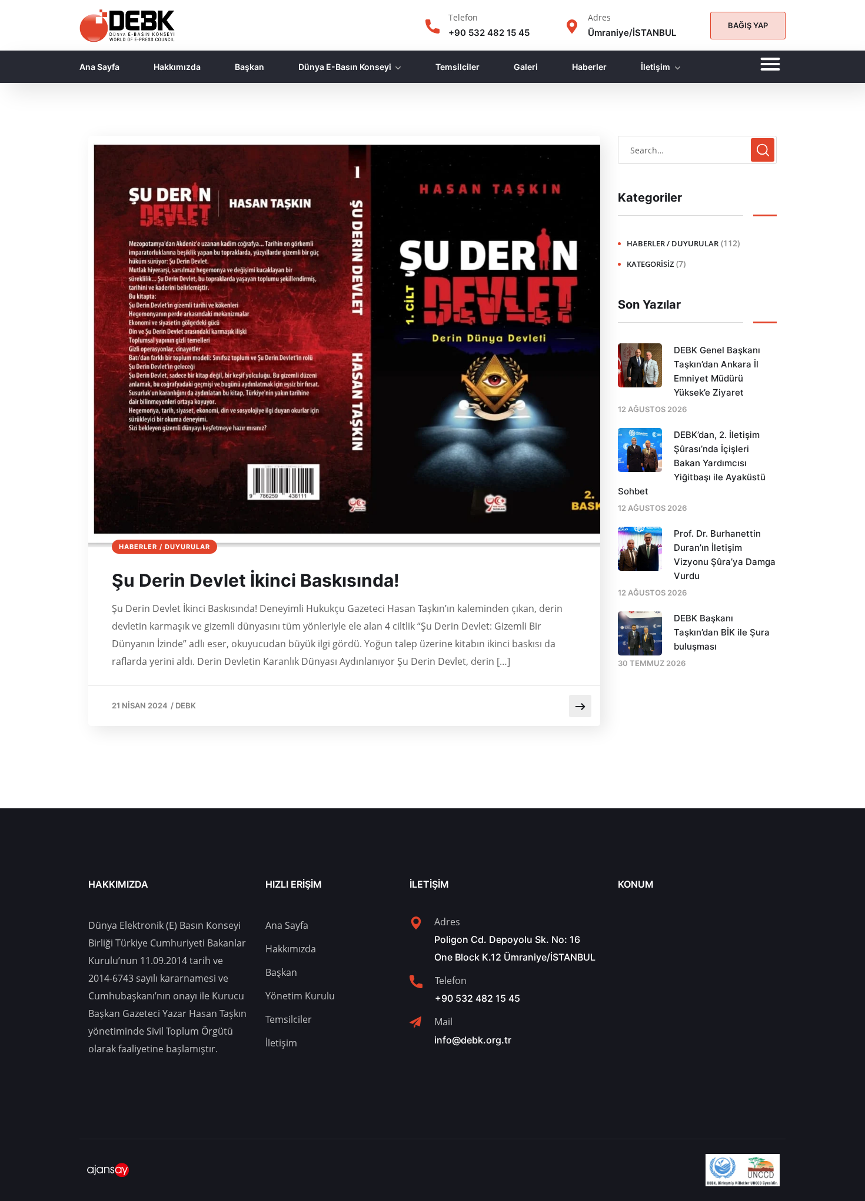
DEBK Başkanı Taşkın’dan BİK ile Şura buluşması (722, 632)
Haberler (589, 67)
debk (185, 705)
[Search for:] (697, 149)
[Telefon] (432, 26)
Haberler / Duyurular (164, 547)
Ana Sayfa (99, 67)
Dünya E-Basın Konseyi (344, 67)
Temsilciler (457, 67)
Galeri (526, 67)
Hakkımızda (177, 67)
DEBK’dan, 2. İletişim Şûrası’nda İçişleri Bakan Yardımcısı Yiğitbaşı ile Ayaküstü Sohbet (692, 463)
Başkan (249, 67)
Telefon (463, 17)
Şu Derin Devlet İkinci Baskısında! (256, 580)
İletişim (655, 67)
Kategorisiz (650, 264)
